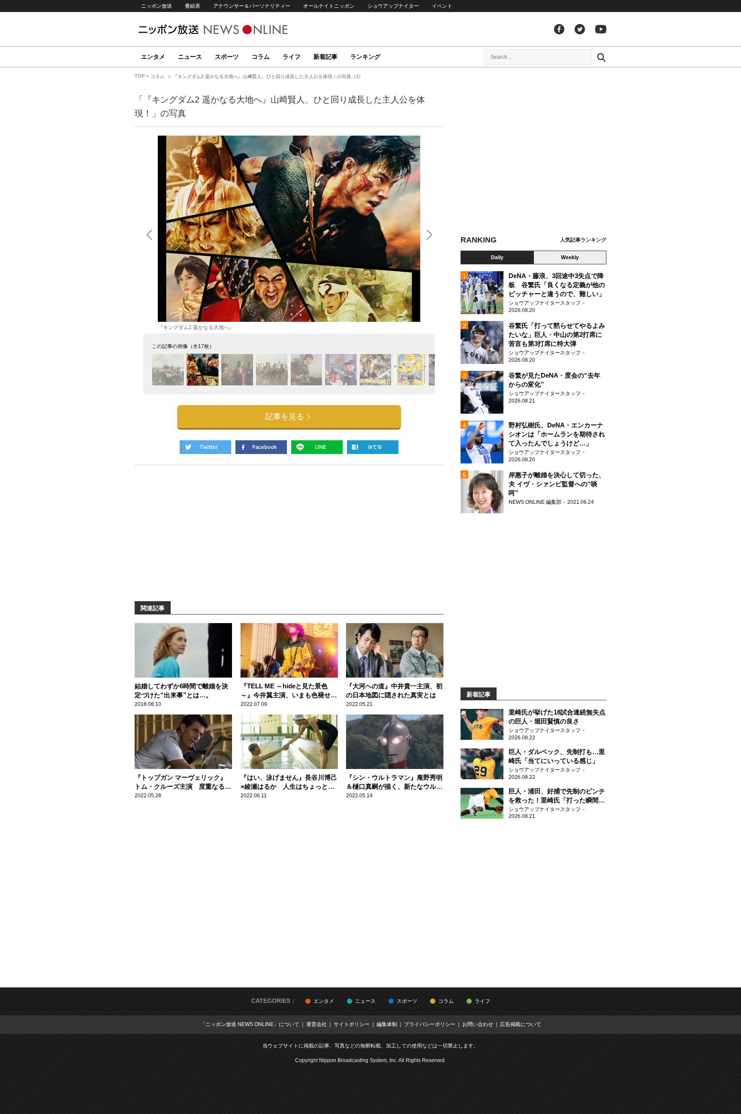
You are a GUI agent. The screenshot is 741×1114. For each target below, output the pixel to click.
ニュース (190, 56)
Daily (497, 257)
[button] (429, 234)
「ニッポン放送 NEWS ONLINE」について (249, 1024)
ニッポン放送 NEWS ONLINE (229, 29)
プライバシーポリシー (429, 1024)
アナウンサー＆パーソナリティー (251, 6)
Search (601, 57)
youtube (600, 29)
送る (317, 447)
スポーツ (227, 56)
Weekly (570, 257)
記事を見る (284, 416)
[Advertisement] (533, 152)
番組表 (192, 6)
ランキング (365, 56)
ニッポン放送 (156, 6)
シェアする (261, 447)
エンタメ (153, 56)
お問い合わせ (477, 1024)
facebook (559, 29)
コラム (261, 56)
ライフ (292, 56)
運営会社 (316, 1024)
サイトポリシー (352, 1024)
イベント (442, 6)
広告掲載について (520, 1024)
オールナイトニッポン (329, 6)
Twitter (580, 29)
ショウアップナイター (393, 6)
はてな (372, 447)
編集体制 (387, 1024)
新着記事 (325, 56)
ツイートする (205, 447)
